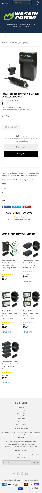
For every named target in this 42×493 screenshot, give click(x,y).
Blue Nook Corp (14, 480)
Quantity (5, 116)
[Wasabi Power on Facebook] (18, 474)
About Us (21, 413)
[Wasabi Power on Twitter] (14, 474)
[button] (7, 274)
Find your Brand (21, 416)
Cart (38, 5)
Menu (7, 3)
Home (4, 36)
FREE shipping (7, 107)
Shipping (21, 410)
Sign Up (36, 463)
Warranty (21, 421)
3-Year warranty (8, 110)
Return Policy (21, 424)
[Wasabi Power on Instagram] (22, 474)
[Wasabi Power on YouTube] (26, 474)
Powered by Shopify (30, 480)
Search (21, 407)
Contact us (21, 419)
